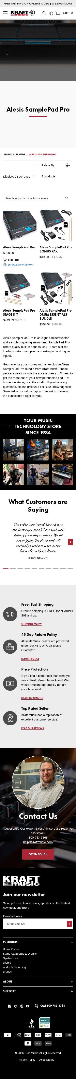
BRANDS (20, 155)
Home (8, 155)
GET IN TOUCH (38, 854)
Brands (7, 971)
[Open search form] (44, 13)
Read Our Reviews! (32, 728)
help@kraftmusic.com (38, 842)
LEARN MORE (63, 3)
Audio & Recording (14, 967)
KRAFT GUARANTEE (32, 698)
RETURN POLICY (30, 659)
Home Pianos (11, 949)
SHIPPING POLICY (31, 624)
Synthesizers (10, 958)
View (26, 235)
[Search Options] (66, 198)
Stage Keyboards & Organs (20, 953)
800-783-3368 (38, 837)
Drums (7, 962)
